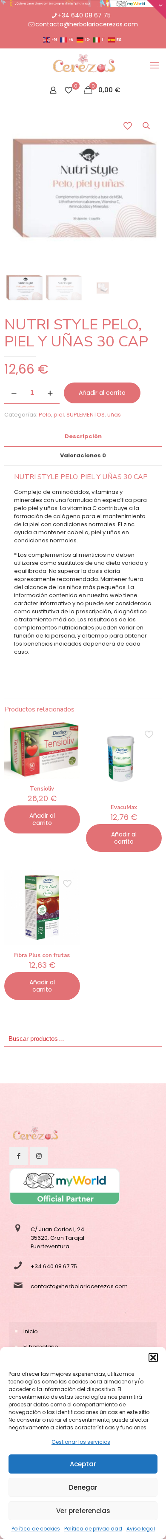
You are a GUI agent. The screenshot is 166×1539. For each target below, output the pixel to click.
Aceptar (83, 1464)
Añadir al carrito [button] (42, 819)
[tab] (83, 436)
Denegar (83, 1487)
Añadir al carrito (102, 392)
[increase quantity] (50, 393)
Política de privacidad (93, 1528)
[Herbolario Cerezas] (83, 65)
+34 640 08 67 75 (84, 15)
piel (59, 415)
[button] (153, 1357)
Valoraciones (83, 455)
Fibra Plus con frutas (42, 955)
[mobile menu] (154, 65)
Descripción (83, 436)
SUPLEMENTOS (85, 415)
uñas (114, 415)
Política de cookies (35, 1528)
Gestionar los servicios (81, 1441)
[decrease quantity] (13, 393)
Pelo (45, 415)
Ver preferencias (83, 1510)
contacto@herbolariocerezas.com (86, 24)
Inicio (30, 1331)
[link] (34, 1135)
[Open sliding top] (156, 9)
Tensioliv (42, 789)
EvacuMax (124, 807)
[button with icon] (18, 1156)
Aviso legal (140, 1528)
